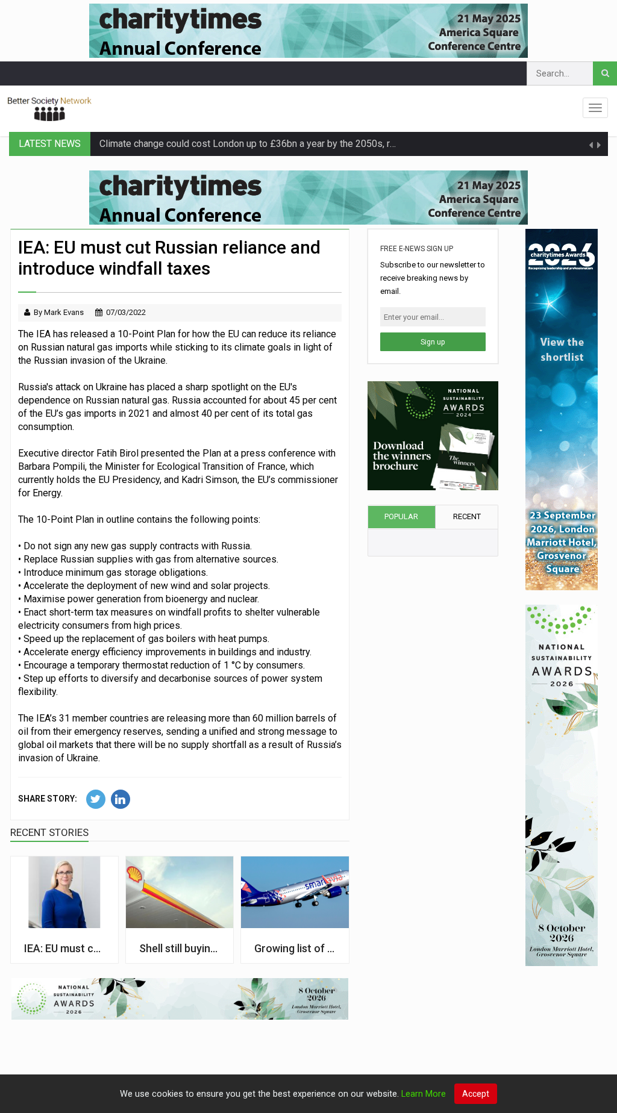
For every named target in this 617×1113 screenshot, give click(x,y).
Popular (401, 516)
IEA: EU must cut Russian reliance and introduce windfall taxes (64, 948)
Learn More (423, 1094)
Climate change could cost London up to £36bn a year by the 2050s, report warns (269, 143)
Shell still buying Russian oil (179, 948)
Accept (475, 1094)
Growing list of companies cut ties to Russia (294, 948)
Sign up (433, 342)
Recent (467, 516)
